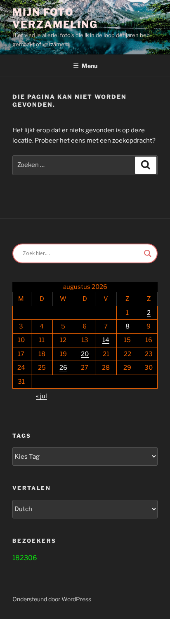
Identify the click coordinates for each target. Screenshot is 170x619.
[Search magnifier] (147, 253)
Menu (89, 65)
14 (105, 340)
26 (63, 367)
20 (85, 354)
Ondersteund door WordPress (51, 599)
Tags (21, 435)
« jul (41, 396)
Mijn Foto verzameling (55, 18)
